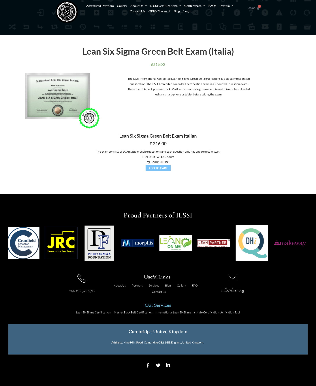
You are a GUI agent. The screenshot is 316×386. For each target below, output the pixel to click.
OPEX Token (157, 11)
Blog (177, 11)
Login (187, 11)
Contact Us (137, 11)
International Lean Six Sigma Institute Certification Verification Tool (198, 312)
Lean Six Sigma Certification (93, 312)
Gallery (122, 5)
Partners (137, 285)
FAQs (212, 5)
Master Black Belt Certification (133, 312)
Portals (225, 5)
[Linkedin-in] (168, 365)
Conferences (193, 5)
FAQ (195, 285)
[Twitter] (158, 365)
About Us (136, 5)
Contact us (159, 291)
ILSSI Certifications (164, 5)
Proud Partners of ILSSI (158, 215)
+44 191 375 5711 (82, 290)
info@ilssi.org (232, 290)
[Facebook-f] (148, 365)
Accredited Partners (100, 5)
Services (154, 285)
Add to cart (158, 168)
